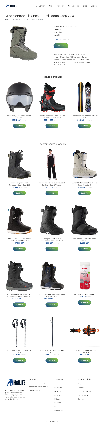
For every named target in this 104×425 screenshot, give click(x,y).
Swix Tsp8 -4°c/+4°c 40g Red (84, 294)
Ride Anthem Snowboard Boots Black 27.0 (84, 240)
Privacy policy (83, 395)
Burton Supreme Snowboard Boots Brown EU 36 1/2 (52, 295)
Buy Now (61, 46)
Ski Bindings (58, 395)
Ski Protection (58, 403)
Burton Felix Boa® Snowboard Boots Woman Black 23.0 (19, 240)
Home (7, 19)
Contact (80, 388)
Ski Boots (60, 6)
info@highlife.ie (34, 391)
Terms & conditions (84, 391)
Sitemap (81, 399)
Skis (51, 6)
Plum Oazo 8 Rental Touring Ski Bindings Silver (84, 351)
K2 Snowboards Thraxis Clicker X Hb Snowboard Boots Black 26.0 (19, 295)
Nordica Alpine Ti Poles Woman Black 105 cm (52, 351)
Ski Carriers (40, 6)
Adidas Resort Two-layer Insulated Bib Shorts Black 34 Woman (52, 184)
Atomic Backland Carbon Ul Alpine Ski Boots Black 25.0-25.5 (52, 117)
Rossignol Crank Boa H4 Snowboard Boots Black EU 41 (52, 240)
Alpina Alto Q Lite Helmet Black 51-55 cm (19, 117)
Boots (75, 26)
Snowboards (73, 6)
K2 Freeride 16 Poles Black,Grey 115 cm (19, 351)
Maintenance (58, 391)
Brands (94, 6)
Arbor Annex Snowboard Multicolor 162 (85, 117)
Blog (85, 6)
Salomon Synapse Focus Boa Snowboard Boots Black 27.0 (19, 184)
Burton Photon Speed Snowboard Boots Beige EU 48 (84, 184)
